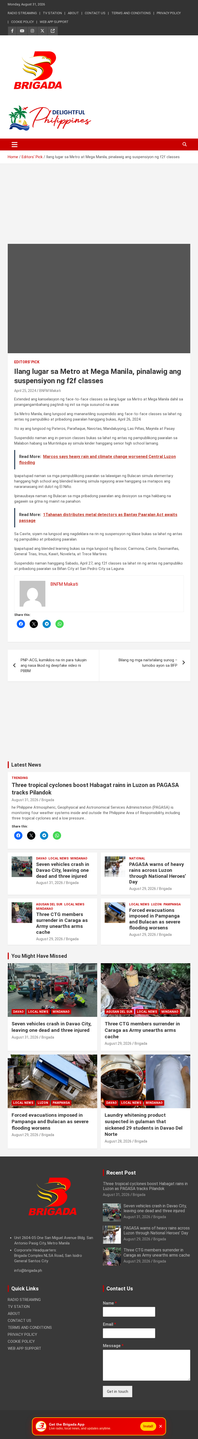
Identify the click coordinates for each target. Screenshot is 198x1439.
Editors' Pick (26, 362)
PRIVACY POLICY (169, 13)
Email (109, 1324)
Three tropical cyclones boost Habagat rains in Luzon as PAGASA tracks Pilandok (145, 1186)
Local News (58, 858)
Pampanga (172, 904)
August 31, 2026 (25, 800)
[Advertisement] (99, 208)
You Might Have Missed (39, 956)
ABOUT (73, 13)
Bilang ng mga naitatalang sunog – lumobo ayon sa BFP (148, 663)
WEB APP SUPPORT (54, 22)
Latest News (26, 765)
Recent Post (121, 1173)
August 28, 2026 (118, 1141)
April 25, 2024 (25, 391)
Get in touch (117, 1391)
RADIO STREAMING (22, 13)
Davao (41, 858)
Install (148, 1426)
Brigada (48, 800)
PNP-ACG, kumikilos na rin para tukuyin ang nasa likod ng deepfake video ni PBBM (54, 665)
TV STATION (52, 13)
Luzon (156, 904)
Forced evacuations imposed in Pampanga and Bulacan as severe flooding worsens (154, 919)
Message (113, 1345)
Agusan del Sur (49, 904)
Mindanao (78, 858)
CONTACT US (95, 13)
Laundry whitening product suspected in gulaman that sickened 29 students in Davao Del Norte (144, 1124)
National (137, 858)
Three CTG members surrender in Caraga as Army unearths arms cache (62, 923)
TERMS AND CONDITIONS (131, 13)
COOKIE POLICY (22, 22)
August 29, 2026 (142, 889)
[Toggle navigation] (14, 144)
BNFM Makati (50, 391)
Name (110, 1303)
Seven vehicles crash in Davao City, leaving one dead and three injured (62, 870)
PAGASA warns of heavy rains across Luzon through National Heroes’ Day (157, 873)
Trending (20, 778)
